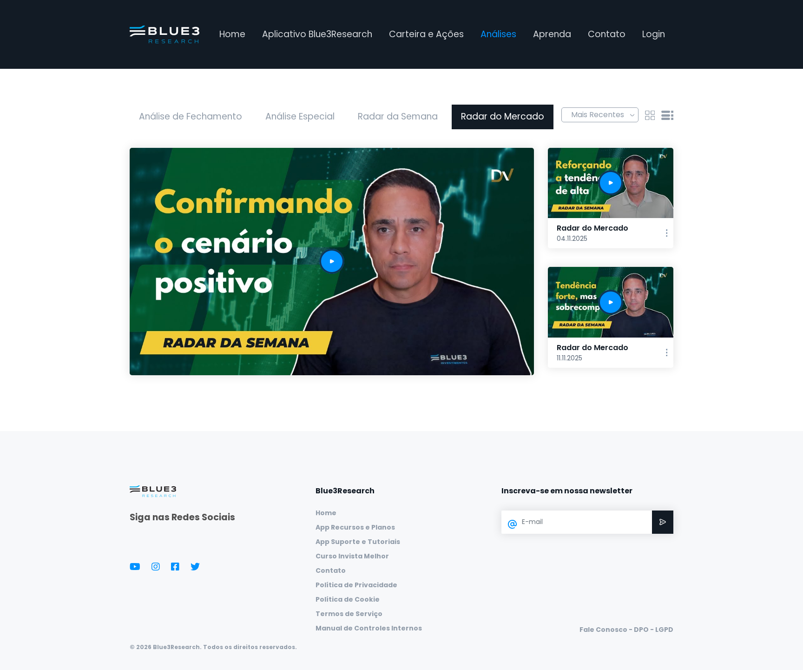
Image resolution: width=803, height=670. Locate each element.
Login (653, 34)
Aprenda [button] (552, 34)
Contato (606, 34)
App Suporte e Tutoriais (358, 541)
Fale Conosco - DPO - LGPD (626, 629)
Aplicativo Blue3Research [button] (317, 34)
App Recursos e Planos (355, 527)
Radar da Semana (398, 116)
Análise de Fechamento (190, 116)
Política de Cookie (348, 599)
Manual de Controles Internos (369, 628)
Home (232, 34)
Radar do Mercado (502, 116)
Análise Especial (300, 116)
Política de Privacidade (356, 585)
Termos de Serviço (349, 613)
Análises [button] (498, 34)
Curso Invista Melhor (352, 556)
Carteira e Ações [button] (426, 34)
